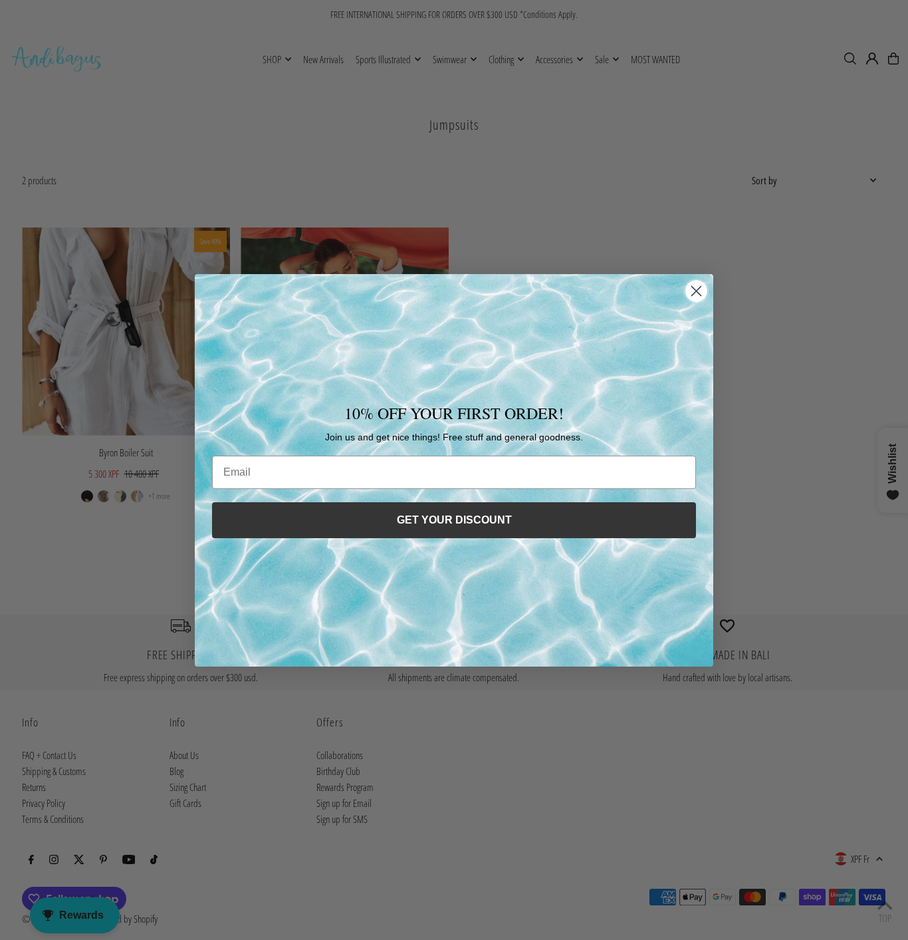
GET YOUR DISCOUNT (454, 520)
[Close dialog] (696, 291)
